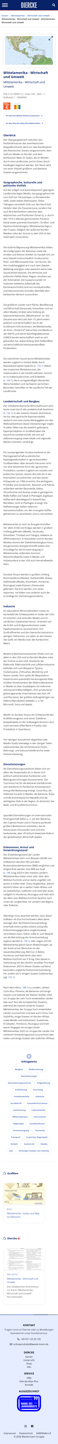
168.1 (9, 380)
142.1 (9, 413)
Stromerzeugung (21, 1130)
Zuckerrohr (29, 1144)
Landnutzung (19, 1110)
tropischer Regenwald (36, 1137)
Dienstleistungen (29, 1076)
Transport (15, 1137)
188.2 (9, 872)
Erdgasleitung (43, 1083)
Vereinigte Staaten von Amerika (34, 1150)
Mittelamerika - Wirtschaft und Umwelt (22, 1280)
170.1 (39, 365)
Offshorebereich (20, 1116)
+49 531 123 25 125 (31, 1339)
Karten (5, 15)
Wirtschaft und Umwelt (39, 15)
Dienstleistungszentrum (19, 1083)
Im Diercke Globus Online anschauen (23, 115)
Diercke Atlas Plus (29, 1381)
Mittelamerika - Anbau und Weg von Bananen (23, 1215)
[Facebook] (32, 1426)
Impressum (10, 1433)
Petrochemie (40, 1116)
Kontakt (29, 1384)
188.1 (25, 987)
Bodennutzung (36, 1069)
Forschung (38, 1089)
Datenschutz (26, 1433)
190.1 (26, 941)
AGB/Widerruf (43, 1433)
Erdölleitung (21, 1089)
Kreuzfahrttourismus (37, 1103)
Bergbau (19, 1069)
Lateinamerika (38, 1110)
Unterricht (29, 1360)
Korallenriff (16, 1103)
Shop (29, 1363)
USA (11, 1150)
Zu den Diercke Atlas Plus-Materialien (23, 123)
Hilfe (29, 1378)
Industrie (39, 1096)
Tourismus (40, 1130)
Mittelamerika (18, 15)
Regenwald (18, 1123)
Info (29, 1367)
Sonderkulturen (37, 1123)
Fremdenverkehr (22, 1096)
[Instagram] (25, 1426)
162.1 (11, 977)
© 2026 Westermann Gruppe (29, 1436)
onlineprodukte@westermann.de (30, 1344)
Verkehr (14, 1144)
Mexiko (44, 1144)
